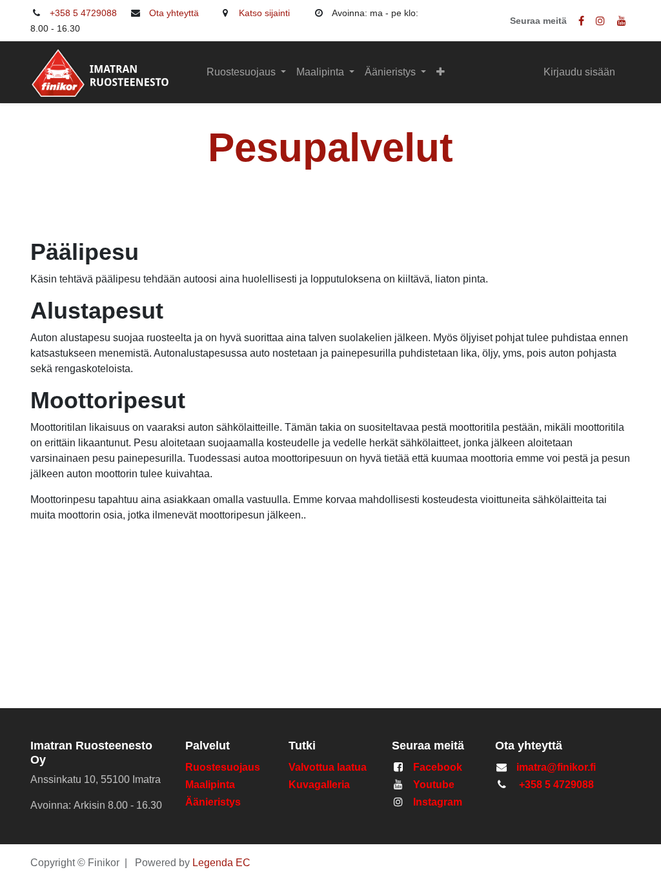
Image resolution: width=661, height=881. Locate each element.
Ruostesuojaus (222, 767)
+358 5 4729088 (83, 13)
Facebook (437, 767)
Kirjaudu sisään (579, 71)
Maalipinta (210, 784)
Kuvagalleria (319, 784)
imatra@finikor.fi (556, 767)
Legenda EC (221, 862)
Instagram (437, 802)
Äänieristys (214, 802)
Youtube (433, 784)
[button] (440, 72)
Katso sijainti (264, 13)
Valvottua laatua (330, 767)
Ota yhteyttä (174, 13)
